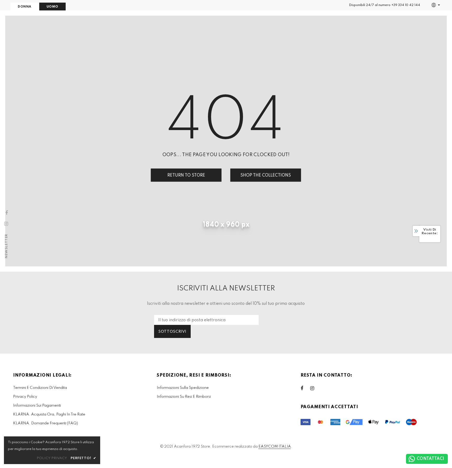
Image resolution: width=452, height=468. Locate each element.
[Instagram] (315, 388)
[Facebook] (305, 388)
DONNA (24, 6)
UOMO (52, 6)
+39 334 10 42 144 (405, 5)
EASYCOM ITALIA (274, 446)
